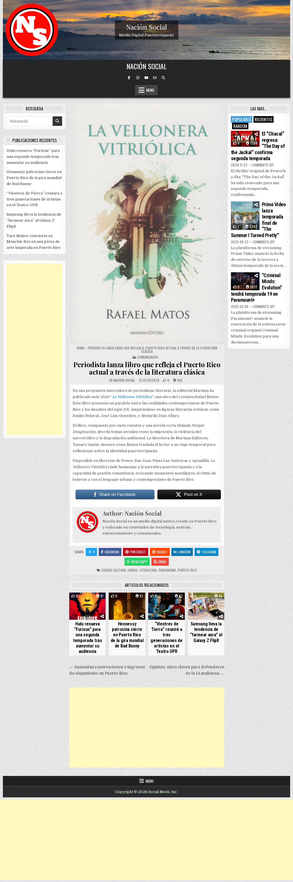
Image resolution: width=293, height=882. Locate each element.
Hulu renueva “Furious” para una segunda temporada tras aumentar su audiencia (87, 637)
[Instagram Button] (137, 78)
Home (80, 347)
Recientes (263, 119)
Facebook (112, 551)
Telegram (209, 551)
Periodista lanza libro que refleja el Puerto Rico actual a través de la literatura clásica (147, 368)
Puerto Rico (187, 570)
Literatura (148, 570)
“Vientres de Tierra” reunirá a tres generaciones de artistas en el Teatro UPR (167, 637)
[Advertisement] (146, 728)
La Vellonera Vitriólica (132, 397)
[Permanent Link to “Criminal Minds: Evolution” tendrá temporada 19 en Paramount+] (245, 281)
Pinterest (138, 551)
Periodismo (167, 570)
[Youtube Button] (146, 78)
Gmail (162, 561)
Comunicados (147, 357)
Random (240, 126)
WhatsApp (139, 561)
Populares (241, 119)
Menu (150, 90)
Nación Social (146, 26)
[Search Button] (163, 78)
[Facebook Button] (129, 78)
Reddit (162, 551)
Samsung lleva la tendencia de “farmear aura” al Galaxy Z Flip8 (206, 632)
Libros (133, 570)
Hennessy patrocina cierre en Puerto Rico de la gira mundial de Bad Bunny (127, 635)
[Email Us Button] (155, 78)
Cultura (119, 570)
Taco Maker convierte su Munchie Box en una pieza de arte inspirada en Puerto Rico (34, 242)
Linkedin (184, 551)
